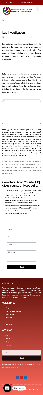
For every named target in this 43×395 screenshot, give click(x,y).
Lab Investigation (10, 321)
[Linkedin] (25, 377)
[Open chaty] (7, 388)
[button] (37, 9)
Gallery (7, 342)
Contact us (8, 345)
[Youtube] (21, 377)
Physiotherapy (9, 314)
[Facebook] (17, 377)
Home (6, 335)
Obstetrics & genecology (13, 311)
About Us (8, 338)
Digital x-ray (8, 317)
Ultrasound (8, 324)
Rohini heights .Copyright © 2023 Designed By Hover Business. (21, 390)
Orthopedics (9, 308)
